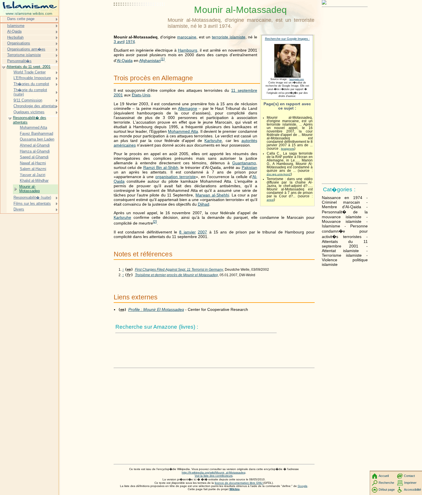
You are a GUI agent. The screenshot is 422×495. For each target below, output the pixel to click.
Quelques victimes (28, 112)
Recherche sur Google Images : (287, 38)
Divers (18, 209)
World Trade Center (29, 72)
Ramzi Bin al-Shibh (160, 167)
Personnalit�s (19, 61)
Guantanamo (244, 163)
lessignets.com (296, 79)
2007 (202, 232)
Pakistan (249, 167)
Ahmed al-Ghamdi (35, 145)
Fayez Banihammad (36, 133)
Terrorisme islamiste (24, 55)
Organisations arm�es (26, 49)
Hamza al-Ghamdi (35, 151)
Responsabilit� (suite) (32, 197)
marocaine (186, 37)
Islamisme (15, 26)
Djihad (203, 204)
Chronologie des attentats (34, 106)
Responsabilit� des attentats (29, 120)
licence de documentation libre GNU (239, 482)
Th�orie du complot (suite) (30, 92)
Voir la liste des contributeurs (214, 475)
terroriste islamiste (228, 37)
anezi (270, 199)
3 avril (119, 41)
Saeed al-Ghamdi (34, 157)
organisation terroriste (175, 176)
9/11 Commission (27, 100)
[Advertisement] (139, 19)
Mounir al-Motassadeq (29, 188)
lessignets (287, 148)
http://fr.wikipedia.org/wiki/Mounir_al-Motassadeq (213, 472)
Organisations (18, 43)
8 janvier (187, 232)
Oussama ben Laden (37, 139)
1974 (130, 41)
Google (302, 486)
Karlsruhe (213, 140)
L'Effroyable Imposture (32, 78)
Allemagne (187, 108)
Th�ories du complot (31, 84)
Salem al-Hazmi (33, 169)
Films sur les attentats (32, 203)
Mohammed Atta (183, 131)
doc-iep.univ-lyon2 (279, 174)
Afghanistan (150, 60)
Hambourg (187, 50)
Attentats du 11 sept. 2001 (29, 67)
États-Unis (141, 95)
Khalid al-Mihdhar (34, 180)
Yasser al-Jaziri (32, 175)
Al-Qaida (125, 60)
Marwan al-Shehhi (212, 195)
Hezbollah (15, 37)
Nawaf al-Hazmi (33, 163)
